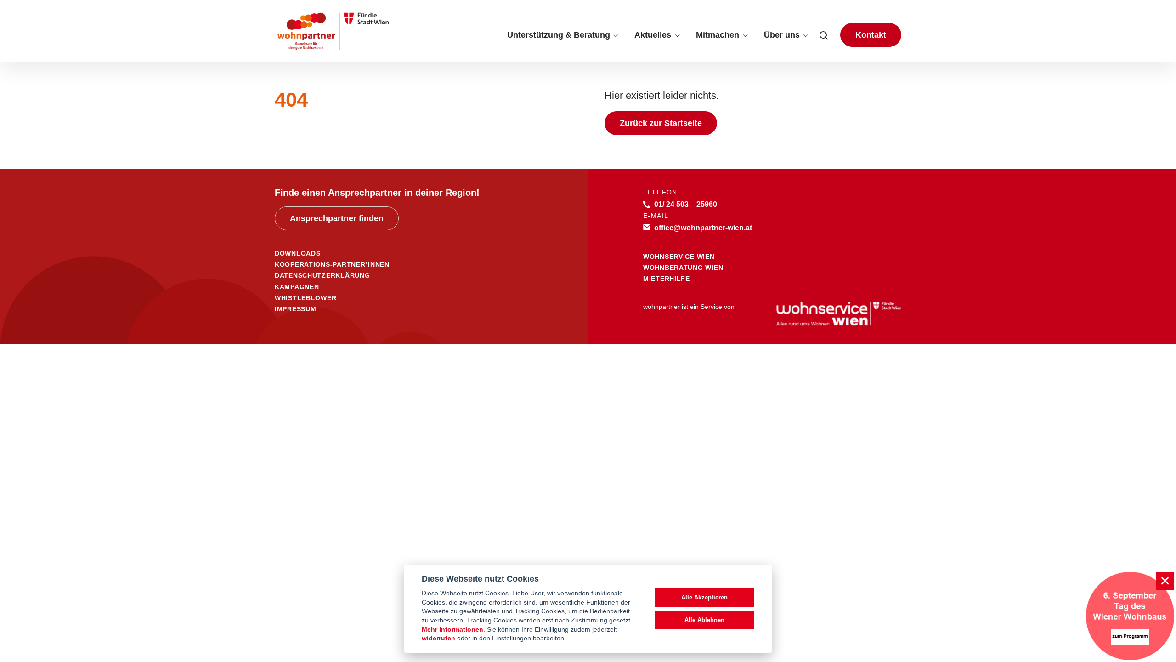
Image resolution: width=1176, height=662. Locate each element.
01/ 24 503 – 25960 (685, 204)
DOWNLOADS (297, 253)
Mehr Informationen (452, 629)
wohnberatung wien (683, 267)
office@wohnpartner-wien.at (703, 227)
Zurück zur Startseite (661, 123)
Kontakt (870, 35)
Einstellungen (511, 638)
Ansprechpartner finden (337, 218)
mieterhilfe (666, 278)
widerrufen (438, 638)
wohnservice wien (679, 256)
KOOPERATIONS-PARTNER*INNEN (332, 264)
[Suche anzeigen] (823, 35)
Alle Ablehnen (704, 619)
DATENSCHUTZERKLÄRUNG (322, 275)
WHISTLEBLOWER (305, 298)
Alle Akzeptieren (704, 597)
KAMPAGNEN (297, 287)
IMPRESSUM (295, 309)
